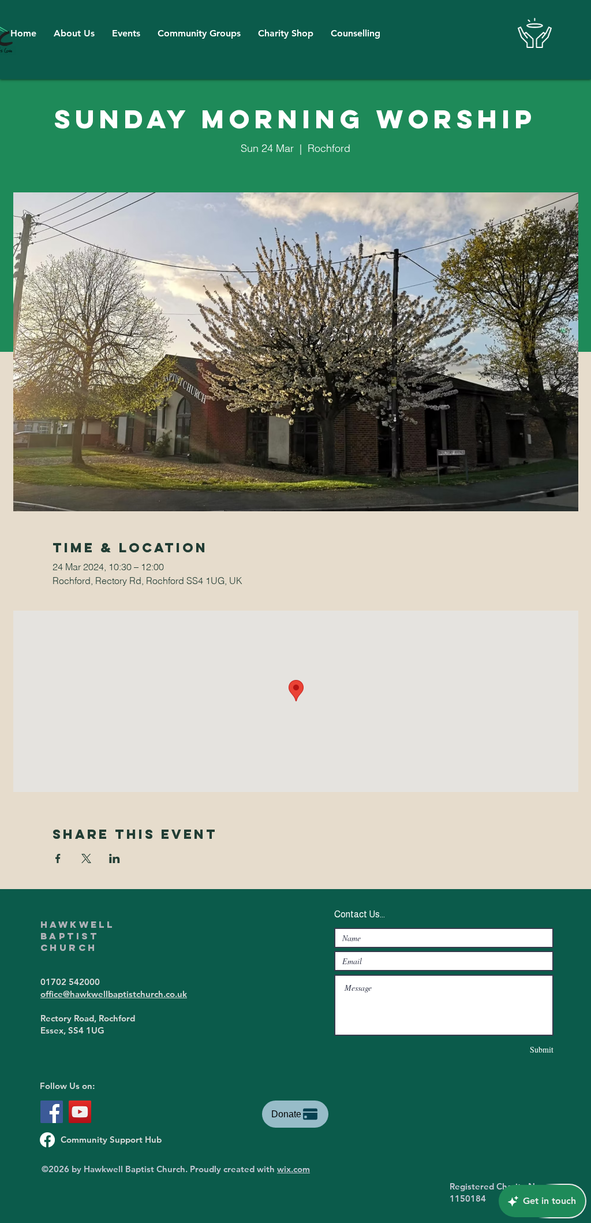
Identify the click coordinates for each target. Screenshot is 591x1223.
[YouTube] (80, 1112)
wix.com (293, 1168)
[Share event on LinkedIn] (114, 858)
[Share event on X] (86, 858)
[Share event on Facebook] (58, 858)
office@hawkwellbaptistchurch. (103, 993)
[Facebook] (51, 1112)
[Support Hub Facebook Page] (47, 1139)
